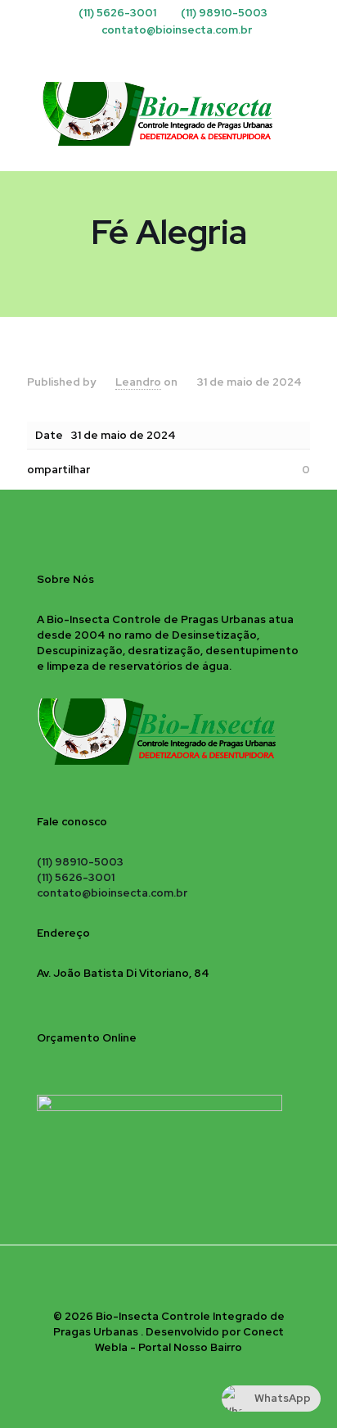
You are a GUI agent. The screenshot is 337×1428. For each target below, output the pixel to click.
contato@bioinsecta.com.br (176, 30)
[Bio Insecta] (168, 113)
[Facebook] (147, 51)
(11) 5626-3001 (117, 13)
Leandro (138, 382)
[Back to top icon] (168, 1279)
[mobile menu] (315, 97)
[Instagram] (168, 51)
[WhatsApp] (190, 51)
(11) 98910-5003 (224, 13)
